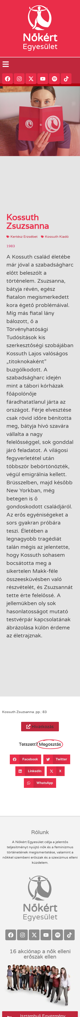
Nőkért (40, 37)
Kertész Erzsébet (24, 237)
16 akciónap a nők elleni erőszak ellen (40, 954)
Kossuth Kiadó (57, 237)
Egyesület (40, 46)
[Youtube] (42, 78)
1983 (10, 246)
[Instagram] (19, 78)
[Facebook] (7, 78)
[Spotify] (54, 78)
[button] (40, 726)
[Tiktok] (66, 78)
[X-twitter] (31, 78)
